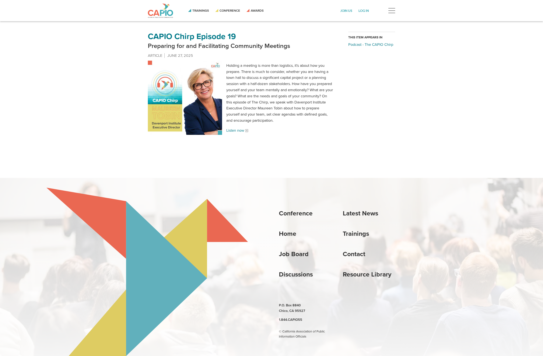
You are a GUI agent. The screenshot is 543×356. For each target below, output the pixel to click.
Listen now (235, 130)
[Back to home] (160, 10)
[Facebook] (356, 305)
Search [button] (378, 10)
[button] (346, 10)
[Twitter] (366, 305)
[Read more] (185, 98)
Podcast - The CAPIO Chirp (370, 44)
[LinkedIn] (346, 305)
